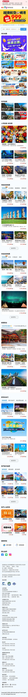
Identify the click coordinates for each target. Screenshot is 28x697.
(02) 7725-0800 (6, 593)
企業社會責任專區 (13, 678)
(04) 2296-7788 (10, 619)
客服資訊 (6, 684)
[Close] (26, 1)
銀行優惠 (8, 545)
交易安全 (4, 679)
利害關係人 (5, 678)
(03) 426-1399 (5, 612)
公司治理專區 (12, 676)
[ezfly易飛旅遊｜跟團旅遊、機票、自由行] (7, 7)
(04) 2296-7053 (9, 664)
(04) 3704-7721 (10, 620)
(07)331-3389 (5, 627)
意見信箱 (14, 684)
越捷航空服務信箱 (8, 686)
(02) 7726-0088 (9, 656)
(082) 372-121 (5, 633)
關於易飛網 (5, 676)
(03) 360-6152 (5, 604)
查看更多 (13, 248)
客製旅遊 (21, 545)
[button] (27, 25)
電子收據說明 (11, 679)
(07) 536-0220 (9, 670)
